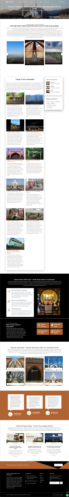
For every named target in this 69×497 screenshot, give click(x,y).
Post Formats (49, 105)
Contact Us (42, 478)
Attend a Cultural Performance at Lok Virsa (15, 161)
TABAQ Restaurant (19, 312)
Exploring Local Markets (32, 221)
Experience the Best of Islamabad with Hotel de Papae (13, 252)
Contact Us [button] (46, 1)
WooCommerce (49, 107)
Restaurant (42, 480)
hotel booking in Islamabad (21, 281)
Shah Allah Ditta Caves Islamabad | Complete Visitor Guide (15, 447)
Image (48, 101)
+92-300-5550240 (32, 483)
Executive (52, 82)
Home (32, 12)
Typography (57, 101)
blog (47, 427)
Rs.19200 (57, 83)
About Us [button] (25, 1)
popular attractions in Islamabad (42, 349)
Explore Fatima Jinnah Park (14, 191)
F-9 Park (47, 384)
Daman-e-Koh (49, 52)
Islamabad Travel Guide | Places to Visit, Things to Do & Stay (54, 447)
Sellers (54, 105)
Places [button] (36, 1)
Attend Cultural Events (13, 221)
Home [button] (20, 1)
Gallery (48, 103)
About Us (41, 477)
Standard (52, 86)
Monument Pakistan (31, 50)
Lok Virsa (29, 383)
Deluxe (51, 90)
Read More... (15, 456)
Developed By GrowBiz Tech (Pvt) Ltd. (24, 494)
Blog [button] (41, 1)
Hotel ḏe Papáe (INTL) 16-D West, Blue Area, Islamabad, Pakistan (32, 477)
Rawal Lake (10, 52)
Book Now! (62, 1)
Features (52, 101)
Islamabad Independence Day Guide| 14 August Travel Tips (34, 447)
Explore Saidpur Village (13, 132)
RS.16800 (58, 92)
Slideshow (53, 103)
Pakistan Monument (11, 368)
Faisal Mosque (49, 368)
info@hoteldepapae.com (33, 481)
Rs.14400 (57, 88)
